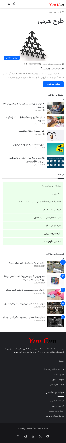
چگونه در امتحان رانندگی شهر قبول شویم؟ (27, 263)
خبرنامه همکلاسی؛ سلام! (54, 369)
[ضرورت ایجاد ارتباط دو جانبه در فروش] (55, 149)
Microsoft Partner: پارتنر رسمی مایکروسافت (39, 201)
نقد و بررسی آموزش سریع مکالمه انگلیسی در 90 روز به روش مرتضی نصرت (24, 278)
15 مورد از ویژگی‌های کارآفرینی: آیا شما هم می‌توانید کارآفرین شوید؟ (27, 160)
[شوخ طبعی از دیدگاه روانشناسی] (55, 135)
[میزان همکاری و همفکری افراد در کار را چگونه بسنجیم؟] (55, 121)
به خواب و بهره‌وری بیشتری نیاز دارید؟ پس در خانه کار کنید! (24, 105)
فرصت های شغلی (57, 384)
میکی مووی (56, 193)
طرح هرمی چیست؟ (52, 68)
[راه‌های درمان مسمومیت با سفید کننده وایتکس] (55, 294)
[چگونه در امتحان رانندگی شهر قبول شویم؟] (55, 267)
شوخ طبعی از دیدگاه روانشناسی (31, 131)
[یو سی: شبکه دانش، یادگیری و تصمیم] (51, 4)
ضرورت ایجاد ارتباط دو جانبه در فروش (29, 144)
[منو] (3, 5)
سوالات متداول (58, 379)
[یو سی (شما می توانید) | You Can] (33, 340)
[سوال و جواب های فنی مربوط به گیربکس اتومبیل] (55, 321)
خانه (60, 12)
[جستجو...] (9, 5)
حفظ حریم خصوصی (56, 411)
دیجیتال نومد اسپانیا (51, 186)
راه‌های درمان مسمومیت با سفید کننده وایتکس (25, 290)
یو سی (61, 348)
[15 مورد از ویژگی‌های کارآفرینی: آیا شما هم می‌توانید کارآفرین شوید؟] (55, 162)
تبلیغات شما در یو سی (55, 400)
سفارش (52, 241)
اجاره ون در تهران (53, 225)
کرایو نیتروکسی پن (52, 233)
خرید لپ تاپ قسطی (51, 209)
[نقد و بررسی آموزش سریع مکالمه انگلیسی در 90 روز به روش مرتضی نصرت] (55, 281)
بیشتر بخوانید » (53, 84)
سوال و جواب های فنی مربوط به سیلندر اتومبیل (24, 303)
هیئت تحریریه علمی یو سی (51, 64)
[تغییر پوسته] (14, 5)
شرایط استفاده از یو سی (55, 416)
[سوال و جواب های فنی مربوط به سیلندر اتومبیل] (55, 308)
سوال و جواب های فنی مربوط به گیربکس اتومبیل (24, 317)
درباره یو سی (59, 374)
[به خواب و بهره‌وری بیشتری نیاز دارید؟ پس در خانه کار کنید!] (55, 108)
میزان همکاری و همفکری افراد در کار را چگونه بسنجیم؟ (25, 119)
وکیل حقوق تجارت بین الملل (47, 217)
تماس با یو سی (58, 406)
